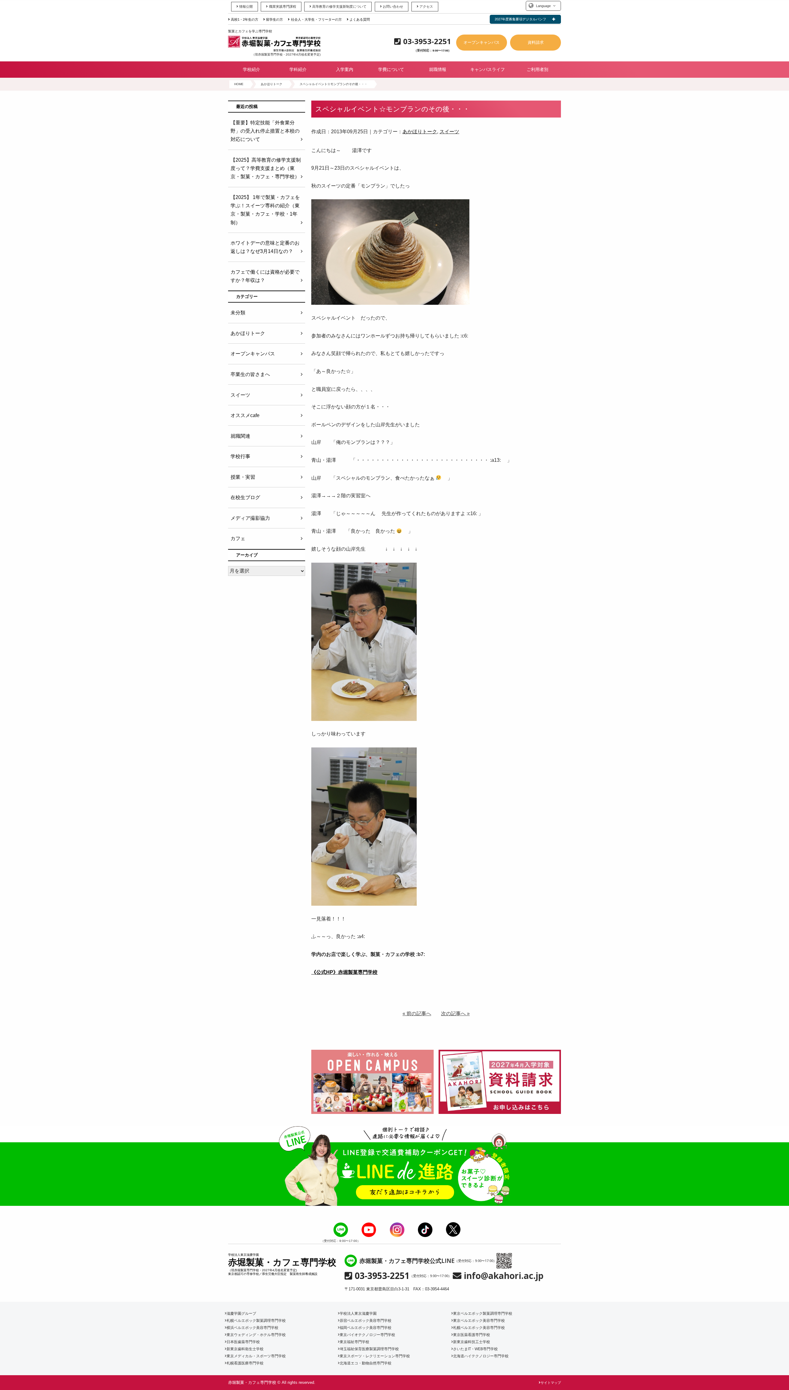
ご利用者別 (537, 69)
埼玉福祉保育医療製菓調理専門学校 (369, 1349)
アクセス (426, 6)
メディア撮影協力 (250, 518)
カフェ (238, 538)
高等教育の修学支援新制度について (339, 6)
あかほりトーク (420, 131)
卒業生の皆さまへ (250, 374)
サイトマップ (551, 1382)
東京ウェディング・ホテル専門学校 (256, 1335)
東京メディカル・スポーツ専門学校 (256, 1356)
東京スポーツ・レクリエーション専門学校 (375, 1356)
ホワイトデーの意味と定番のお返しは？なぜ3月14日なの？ (265, 247)
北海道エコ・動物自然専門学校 (365, 1363)
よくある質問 (360, 19)
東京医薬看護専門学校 (471, 1335)
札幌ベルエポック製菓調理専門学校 (256, 1320)
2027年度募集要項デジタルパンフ (520, 19)
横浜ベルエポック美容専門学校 (252, 1328)
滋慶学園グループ (241, 1313)
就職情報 (437, 69)
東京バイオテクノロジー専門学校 (367, 1335)
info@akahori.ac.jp (504, 1275)
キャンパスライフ (487, 69)
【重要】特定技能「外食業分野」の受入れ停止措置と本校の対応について (265, 131)
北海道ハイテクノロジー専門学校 (481, 1356)
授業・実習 (243, 477)
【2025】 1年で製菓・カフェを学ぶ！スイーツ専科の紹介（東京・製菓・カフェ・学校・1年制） (265, 210)
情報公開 (246, 6)
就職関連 (240, 436)
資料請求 (536, 42)
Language (543, 6)
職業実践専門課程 (282, 6)
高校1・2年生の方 (244, 19)
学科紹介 (298, 69)
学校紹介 (251, 69)
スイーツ (449, 131)
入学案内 (344, 69)
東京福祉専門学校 (354, 1342)
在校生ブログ (245, 497)
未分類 (238, 312)
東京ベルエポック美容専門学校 (479, 1320)
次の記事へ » (455, 1013)
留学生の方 (274, 19)
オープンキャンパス (482, 42)
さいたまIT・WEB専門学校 (475, 1349)
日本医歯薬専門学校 (243, 1342)
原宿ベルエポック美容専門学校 (365, 1320)
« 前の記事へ (417, 1013)
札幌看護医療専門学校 (245, 1363)
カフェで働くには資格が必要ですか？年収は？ (265, 276)
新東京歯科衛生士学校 (245, 1349)
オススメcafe (245, 415)
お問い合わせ (393, 6)
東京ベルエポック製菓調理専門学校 (482, 1313)
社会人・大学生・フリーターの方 (316, 19)
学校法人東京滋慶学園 (358, 1313)
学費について (391, 69)
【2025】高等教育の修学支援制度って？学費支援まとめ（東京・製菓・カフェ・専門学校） (266, 168)
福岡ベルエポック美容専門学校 (365, 1328)
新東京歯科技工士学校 (471, 1342)
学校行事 (240, 456)
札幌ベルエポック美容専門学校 (479, 1328)
